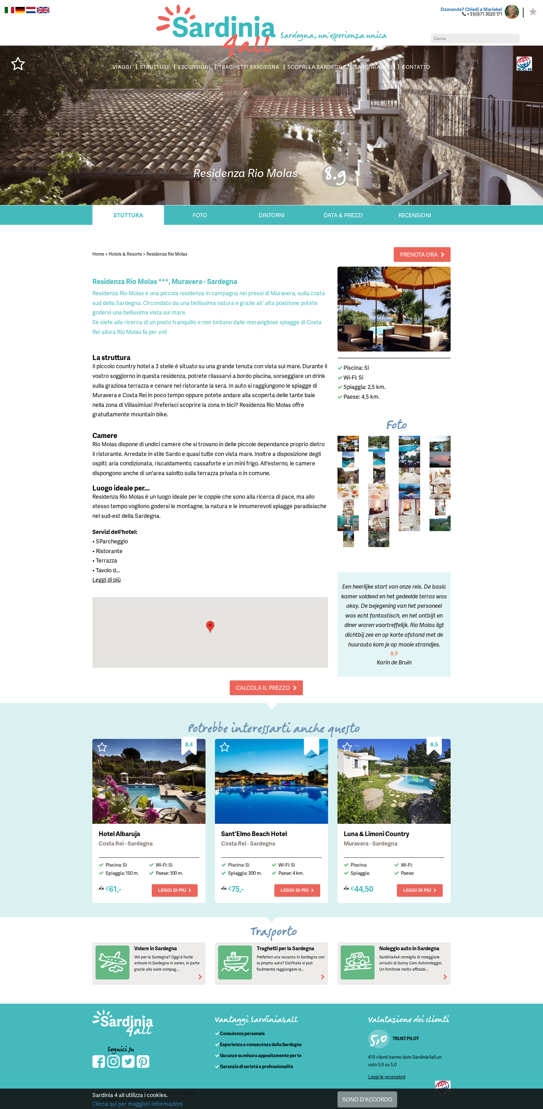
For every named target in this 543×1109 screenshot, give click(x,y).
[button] (210, 627)
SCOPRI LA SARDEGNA (317, 66)
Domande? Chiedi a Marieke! (471, 9)
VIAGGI (122, 66)
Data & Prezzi (343, 215)
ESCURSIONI (194, 66)
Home (98, 254)
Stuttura (128, 215)
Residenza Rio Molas (166, 254)
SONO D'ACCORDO (367, 1099)
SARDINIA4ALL (374, 66)
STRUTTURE (155, 66)
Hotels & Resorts (125, 254)
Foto (200, 215)
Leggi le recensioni (386, 1077)
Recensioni (414, 215)
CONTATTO (416, 66)
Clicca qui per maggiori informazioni (137, 1103)
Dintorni (272, 215)
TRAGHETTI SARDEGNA (249, 66)
